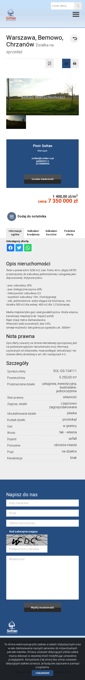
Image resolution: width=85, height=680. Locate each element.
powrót (74, 38)
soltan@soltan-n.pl (43, 158)
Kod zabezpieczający (23, 531)
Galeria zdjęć (66, 63)
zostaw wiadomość (43, 179)
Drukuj (75, 63)
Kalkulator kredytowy (33, 233)
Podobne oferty (69, 233)
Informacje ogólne (15, 233)
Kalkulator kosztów (51, 233)
